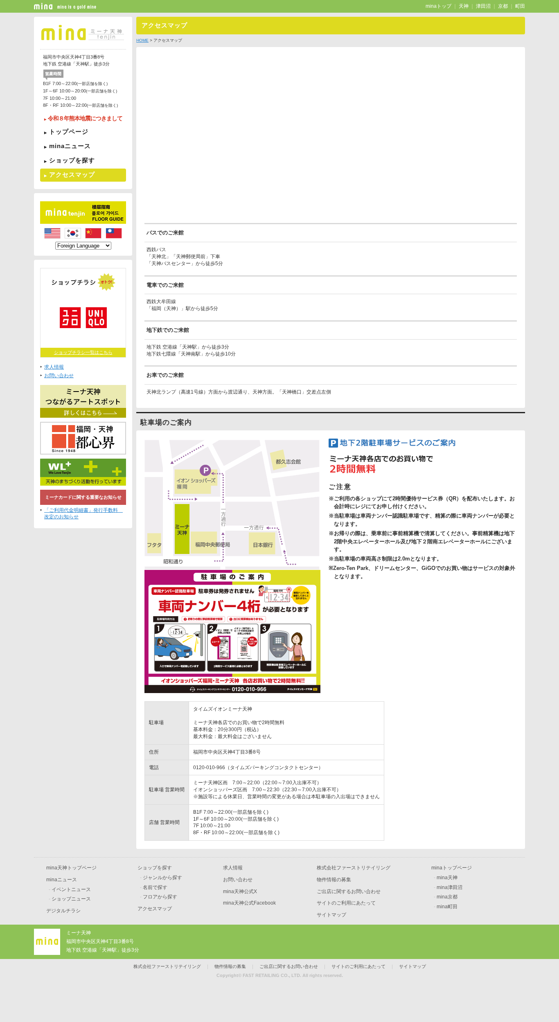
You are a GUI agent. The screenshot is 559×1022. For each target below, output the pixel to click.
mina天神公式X (240, 891)
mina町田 (447, 906)
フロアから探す (160, 897)
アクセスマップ (72, 174)
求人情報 (54, 367)
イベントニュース (71, 889)
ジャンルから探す (162, 877)
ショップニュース (71, 899)
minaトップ (438, 6)
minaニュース (70, 145)
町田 (520, 6)
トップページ (68, 131)
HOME (142, 40)
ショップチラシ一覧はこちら (83, 352)
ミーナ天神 (78, 933)
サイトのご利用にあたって (346, 903)
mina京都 (447, 897)
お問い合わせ (59, 375)
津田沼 (483, 6)
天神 (464, 6)
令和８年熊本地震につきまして (85, 118)
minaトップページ (451, 868)
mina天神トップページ (71, 868)
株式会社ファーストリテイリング (353, 868)
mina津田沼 (449, 887)
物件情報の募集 (334, 879)
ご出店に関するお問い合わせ (349, 891)
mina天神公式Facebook (249, 903)
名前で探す (155, 887)
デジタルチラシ (63, 911)
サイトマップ (331, 915)
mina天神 (447, 877)
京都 (503, 6)
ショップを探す (72, 160)
